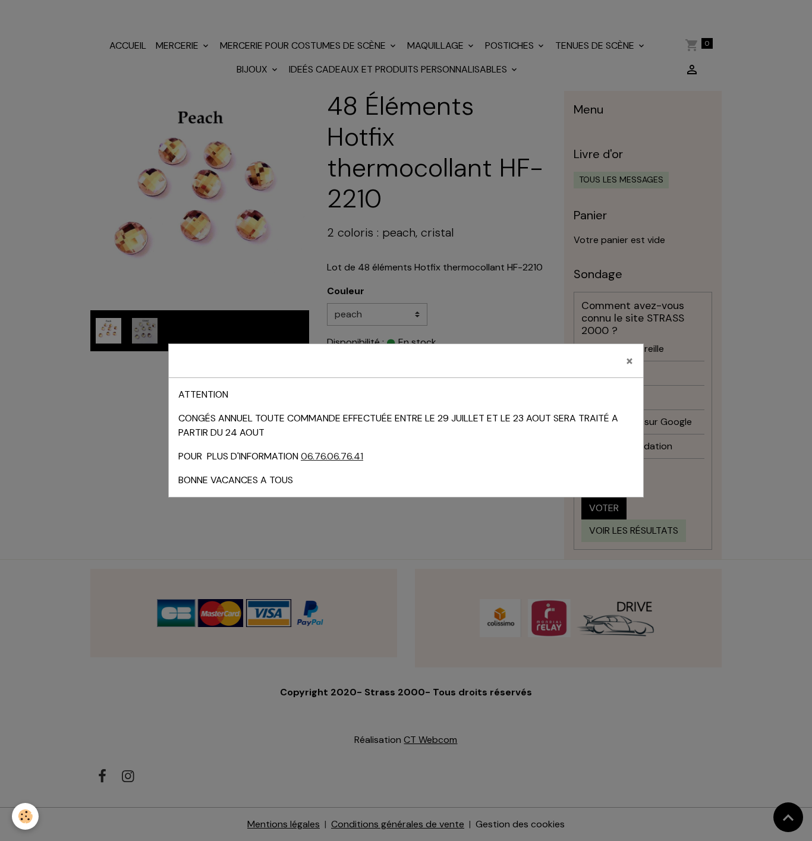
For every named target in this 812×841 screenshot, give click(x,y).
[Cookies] (25, 816)
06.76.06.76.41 (332, 456)
